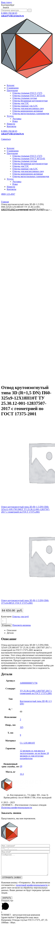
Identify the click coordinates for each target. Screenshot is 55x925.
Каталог (11, 85)
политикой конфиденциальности (32, 885)
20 (21, 766)
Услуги (10, 116)
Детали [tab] (10, 633)
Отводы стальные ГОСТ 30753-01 (28, 95)
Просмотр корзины (21, 625)
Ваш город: (6, 2)
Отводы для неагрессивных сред (28, 108)
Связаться (6, 139)
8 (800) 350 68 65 (9, 13)
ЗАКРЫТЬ (6, 898)
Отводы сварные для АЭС (25, 106)
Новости (11, 124)
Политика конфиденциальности (16, 807)
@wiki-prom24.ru (12, 16)
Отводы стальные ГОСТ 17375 (27, 93)
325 (21, 727)
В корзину (6, 625)
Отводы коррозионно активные (27, 111)
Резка (15, 121)
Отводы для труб (20, 616)
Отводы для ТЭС (20, 103)
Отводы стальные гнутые (24, 98)
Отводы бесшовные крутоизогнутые (30, 100)
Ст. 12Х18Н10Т (27, 743)
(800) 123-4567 (8, 194)
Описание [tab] (11, 630)
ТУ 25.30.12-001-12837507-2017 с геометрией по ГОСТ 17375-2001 (36, 692)
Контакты (11, 126)
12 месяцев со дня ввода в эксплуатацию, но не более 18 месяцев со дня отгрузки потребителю (34, 755)
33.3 (22, 774)
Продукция (12, 90)
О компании (13, 88)
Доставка (16, 118)
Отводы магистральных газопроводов (30, 113)
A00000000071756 (28, 683)
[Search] (29, 10)
